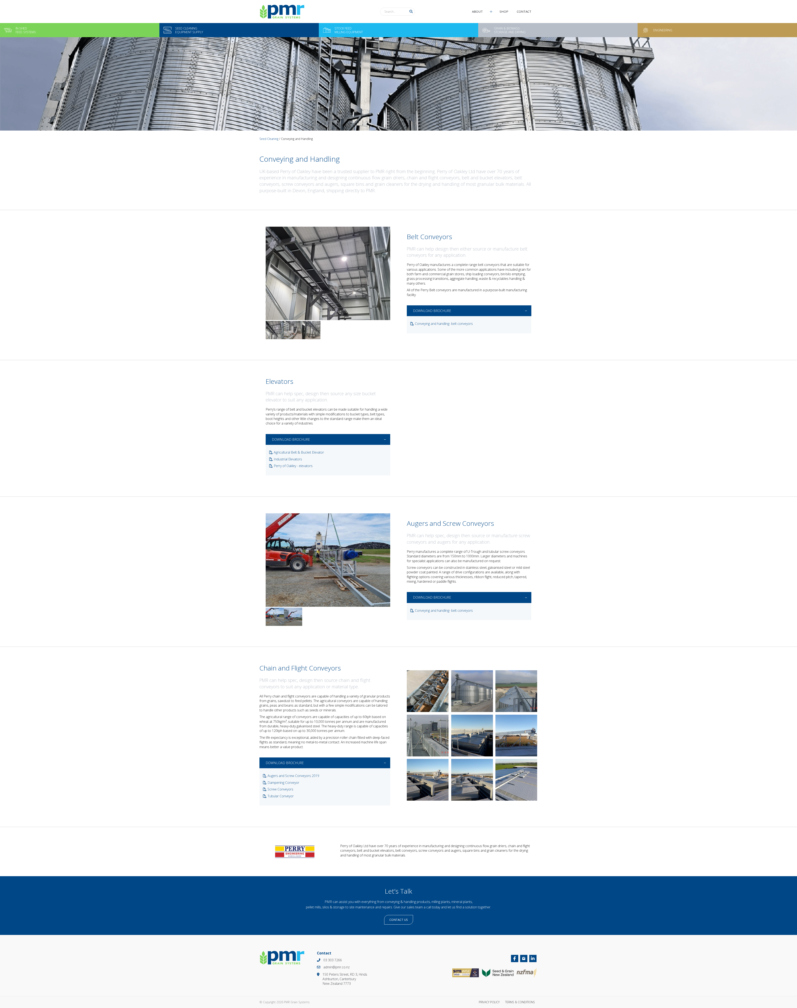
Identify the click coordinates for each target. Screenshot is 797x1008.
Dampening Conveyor (283, 782)
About (477, 11)
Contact (524, 11)
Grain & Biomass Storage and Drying (510, 30)
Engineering (662, 30)
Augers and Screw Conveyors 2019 (293, 775)
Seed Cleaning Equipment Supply (189, 30)
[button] (411, 11)
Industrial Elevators (288, 459)
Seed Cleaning (268, 139)
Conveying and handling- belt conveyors (444, 323)
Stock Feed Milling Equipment (349, 30)
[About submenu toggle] (491, 11)
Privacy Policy (489, 1002)
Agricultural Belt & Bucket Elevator (299, 452)
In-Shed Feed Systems (26, 30)
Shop (504, 11)
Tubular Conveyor (281, 796)
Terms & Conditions (520, 1002)
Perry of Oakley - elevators (293, 466)
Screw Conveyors (280, 789)
